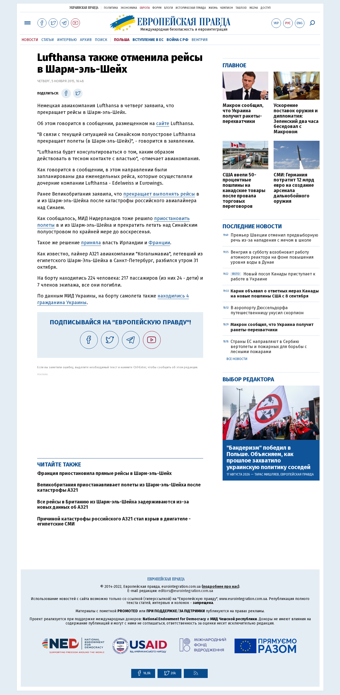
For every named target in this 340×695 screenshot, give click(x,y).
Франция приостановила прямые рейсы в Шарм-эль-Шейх (104, 473)
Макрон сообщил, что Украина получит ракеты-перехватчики (243, 113)
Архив (86, 40)
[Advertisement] (120, 413)
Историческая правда (191, 8)
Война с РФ (177, 40)
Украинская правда (84, 8)
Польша (121, 40)
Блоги (168, 8)
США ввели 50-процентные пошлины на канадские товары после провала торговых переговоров (244, 190)
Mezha (253, 8)
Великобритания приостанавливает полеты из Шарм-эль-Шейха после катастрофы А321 (119, 487)
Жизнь (213, 8)
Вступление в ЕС (148, 40)
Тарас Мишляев (266, 474)
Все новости (237, 359)
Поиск (101, 40)
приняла (91, 243)
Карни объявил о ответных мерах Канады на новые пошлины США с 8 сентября (275, 293)
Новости (30, 40)
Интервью (67, 40)
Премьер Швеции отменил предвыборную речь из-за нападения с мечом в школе (274, 238)
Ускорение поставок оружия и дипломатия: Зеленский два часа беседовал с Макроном (296, 119)
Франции (159, 243)
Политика (111, 8)
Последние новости (252, 226)
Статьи (47, 40)
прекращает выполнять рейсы (159, 194)
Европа (145, 8)
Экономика (129, 8)
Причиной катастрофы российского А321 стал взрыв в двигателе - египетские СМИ (114, 521)
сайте (162, 123)
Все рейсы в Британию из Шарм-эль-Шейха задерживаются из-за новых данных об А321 (113, 504)
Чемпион (226, 8)
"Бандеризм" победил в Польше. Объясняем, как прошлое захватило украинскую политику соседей (269, 457)
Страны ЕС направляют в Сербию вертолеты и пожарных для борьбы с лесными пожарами (269, 346)
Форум (157, 8)
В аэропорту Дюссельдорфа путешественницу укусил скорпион (267, 310)
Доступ (266, 8)
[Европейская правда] (170, 22)
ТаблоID (241, 8)
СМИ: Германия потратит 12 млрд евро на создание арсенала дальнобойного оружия (294, 188)
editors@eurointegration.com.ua (185, 591)
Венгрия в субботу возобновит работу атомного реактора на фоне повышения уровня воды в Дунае (272, 257)
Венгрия (200, 40)
